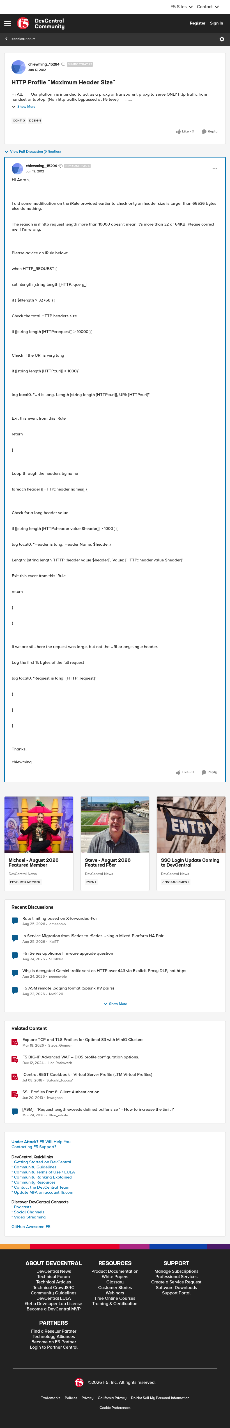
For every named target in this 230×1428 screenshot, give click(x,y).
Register (197, 23)
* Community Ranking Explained (42, 1177)
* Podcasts (21, 1206)
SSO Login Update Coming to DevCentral (190, 863)
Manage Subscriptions (176, 1271)
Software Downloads (176, 1287)
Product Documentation (115, 1271)
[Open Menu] (222, 39)
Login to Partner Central (53, 1347)
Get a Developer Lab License (53, 1303)
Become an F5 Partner (53, 1342)
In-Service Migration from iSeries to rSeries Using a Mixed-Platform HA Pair (93, 936)
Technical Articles (53, 1282)
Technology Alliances (54, 1336)
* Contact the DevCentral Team (40, 1187)
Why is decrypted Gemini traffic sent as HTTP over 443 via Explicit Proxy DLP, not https (104, 970)
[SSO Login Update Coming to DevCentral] (191, 825)
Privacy (87, 1398)
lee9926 (56, 994)
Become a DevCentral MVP (54, 1309)
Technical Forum (22, 39)
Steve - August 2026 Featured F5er (108, 863)
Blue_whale (58, 1115)
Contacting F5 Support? (34, 1146)
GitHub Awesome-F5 (31, 1226)
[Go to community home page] (40, 23)
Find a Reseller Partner (53, 1331)
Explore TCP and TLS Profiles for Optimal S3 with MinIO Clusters (82, 1039)
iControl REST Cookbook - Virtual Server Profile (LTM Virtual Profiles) (87, 1074)
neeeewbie (58, 977)
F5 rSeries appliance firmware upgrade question (67, 953)
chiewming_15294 (43, 64)
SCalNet (56, 959)
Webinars (115, 1293)
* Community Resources (34, 1182)
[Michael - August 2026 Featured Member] (38, 825)
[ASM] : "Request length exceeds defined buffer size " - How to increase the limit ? (98, 1109)
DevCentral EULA (53, 1298)
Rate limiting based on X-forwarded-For (59, 918)
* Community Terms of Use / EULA (43, 1172)
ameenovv (57, 924)
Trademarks (50, 1398)
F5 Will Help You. (42, 1141)
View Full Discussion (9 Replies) (35, 152)
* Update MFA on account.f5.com (42, 1192)
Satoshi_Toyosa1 (60, 1080)
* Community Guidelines (34, 1167)
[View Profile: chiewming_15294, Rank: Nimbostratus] (19, 67)
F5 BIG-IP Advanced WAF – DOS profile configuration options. (80, 1057)
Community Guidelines (53, 1293)
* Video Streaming (29, 1217)
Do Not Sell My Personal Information (160, 1398)
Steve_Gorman (60, 1046)
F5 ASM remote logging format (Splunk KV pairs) (68, 988)
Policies (71, 1398)
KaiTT (54, 942)
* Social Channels (28, 1212)
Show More (26, 107)
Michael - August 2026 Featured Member (34, 863)
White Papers (115, 1276)
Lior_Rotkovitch (60, 1063)
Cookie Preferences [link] (115, 1407)
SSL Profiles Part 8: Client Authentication (60, 1092)
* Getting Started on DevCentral (41, 1161)
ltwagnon (55, 1098)
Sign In (216, 23)
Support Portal (176, 1293)
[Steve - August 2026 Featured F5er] (115, 825)
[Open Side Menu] (7, 23)
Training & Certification (114, 1303)
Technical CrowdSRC (53, 1287)
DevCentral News (23, 874)
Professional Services (176, 1276)
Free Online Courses (115, 1298)
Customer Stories (115, 1287)
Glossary (115, 1282)
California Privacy (112, 1398)
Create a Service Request (176, 1282)
